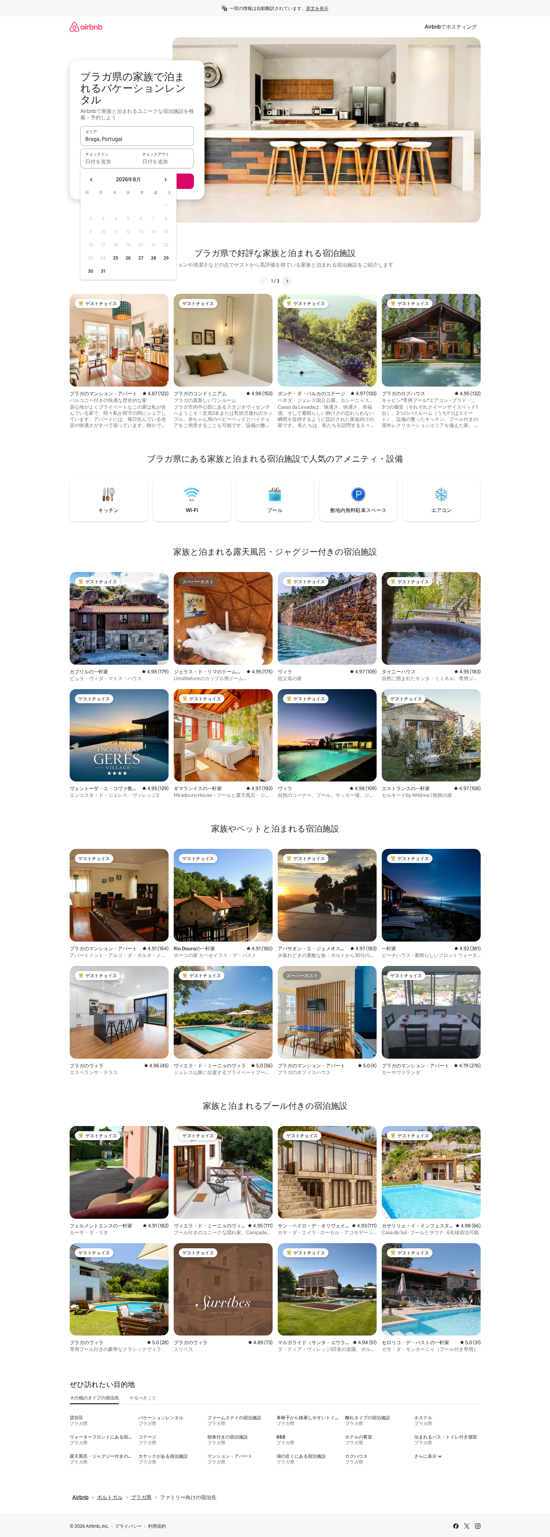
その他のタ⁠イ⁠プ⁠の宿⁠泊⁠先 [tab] (94, 1398)
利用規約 (157, 1526)
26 (128, 258)
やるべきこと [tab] (142, 1398)
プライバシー (128, 1526)
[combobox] (137, 139)
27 (141, 258)
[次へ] (287, 281)
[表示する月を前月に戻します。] (91, 180)
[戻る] (263, 281)
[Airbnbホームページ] (86, 27)
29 (166, 258)
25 (115, 258)
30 (90, 271)
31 (103, 271)
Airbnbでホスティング (450, 26)
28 (153, 258)
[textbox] (108, 161)
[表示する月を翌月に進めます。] (165, 180)
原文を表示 (317, 8)
